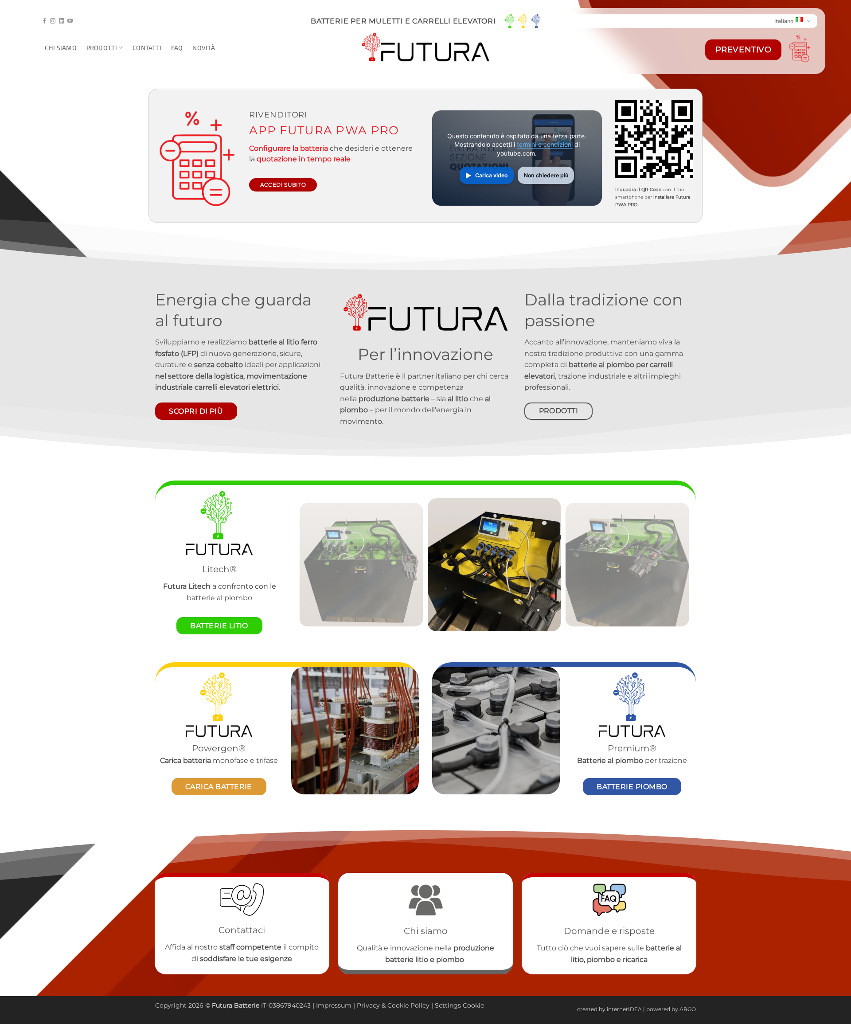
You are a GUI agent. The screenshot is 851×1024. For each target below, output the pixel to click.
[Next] (677, 565)
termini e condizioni (545, 144)
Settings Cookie (459, 1005)
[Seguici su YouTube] (70, 21)
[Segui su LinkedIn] (61, 21)
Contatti (147, 47)
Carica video (491, 175)
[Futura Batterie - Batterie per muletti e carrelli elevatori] (425, 47)
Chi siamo (61, 47)
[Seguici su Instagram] (52, 21)
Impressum (333, 1005)
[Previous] (312, 565)
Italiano (783, 20)
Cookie (398, 1005)
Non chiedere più (546, 175)
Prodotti (101, 47)
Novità (203, 47)
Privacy (369, 1005)
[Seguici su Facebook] (44, 21)
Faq (177, 47)
